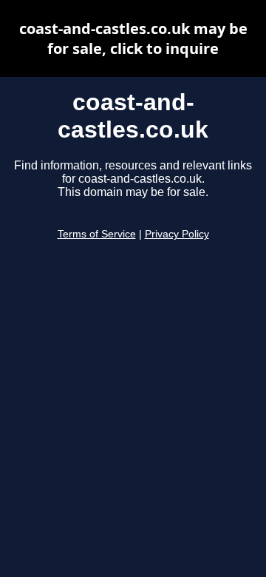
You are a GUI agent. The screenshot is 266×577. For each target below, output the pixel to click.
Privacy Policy (177, 234)
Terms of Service (97, 234)
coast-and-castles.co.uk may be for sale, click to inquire (133, 38)
